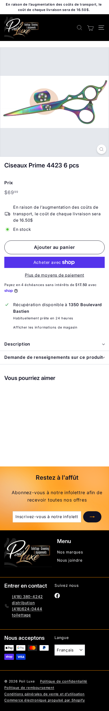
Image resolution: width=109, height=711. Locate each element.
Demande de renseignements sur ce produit (53, 357)
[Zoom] (101, 149)
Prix (8, 182)
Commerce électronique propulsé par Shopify (44, 700)
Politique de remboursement (29, 688)
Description (17, 344)
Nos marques (70, 552)
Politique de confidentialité (63, 681)
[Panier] (90, 27)
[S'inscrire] (92, 516)
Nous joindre (70, 560)
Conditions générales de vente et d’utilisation (44, 694)
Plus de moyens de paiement (54, 275)
